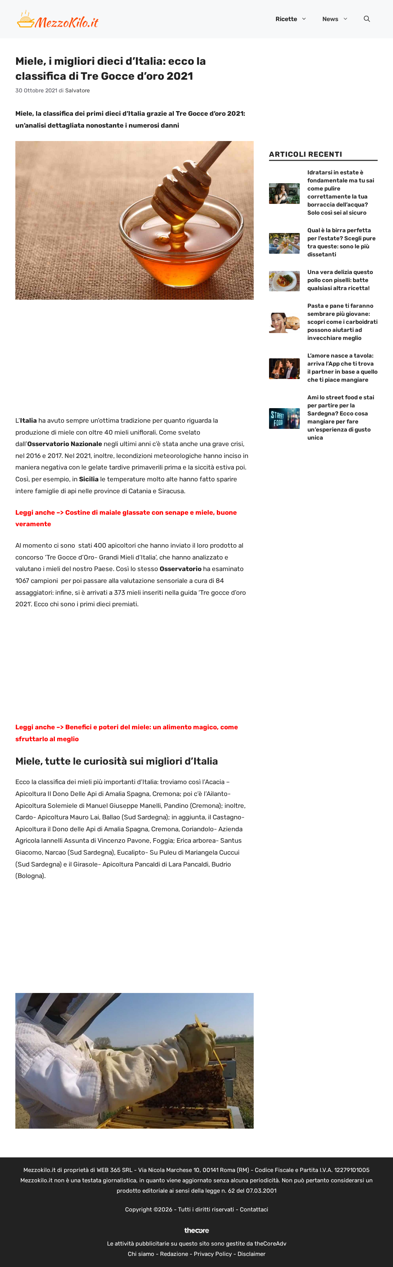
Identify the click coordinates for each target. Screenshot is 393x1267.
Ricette (286, 19)
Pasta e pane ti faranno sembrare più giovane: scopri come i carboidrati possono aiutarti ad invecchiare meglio (342, 321)
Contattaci (254, 1209)
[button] (367, 19)
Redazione (174, 1254)
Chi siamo (141, 1254)
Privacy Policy (213, 1254)
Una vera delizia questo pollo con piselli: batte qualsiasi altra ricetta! (340, 280)
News (330, 19)
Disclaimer (252, 1254)
